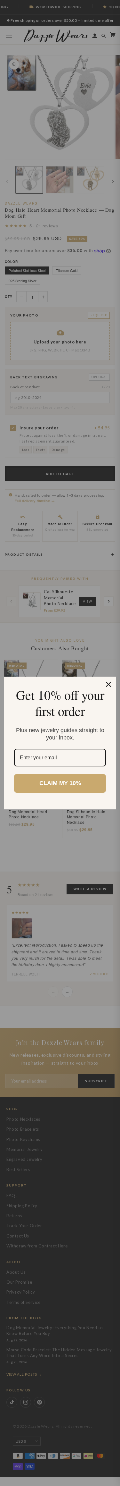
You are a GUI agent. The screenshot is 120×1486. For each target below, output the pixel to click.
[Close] (108, 684)
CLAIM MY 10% (60, 783)
